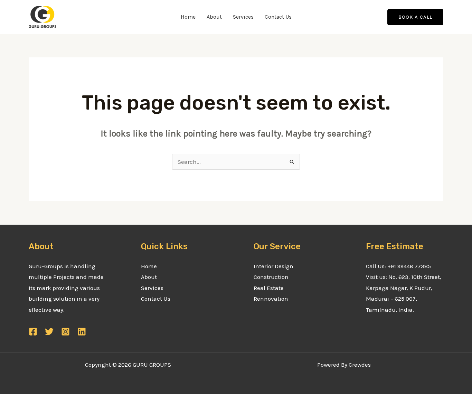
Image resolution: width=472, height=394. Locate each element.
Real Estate (269, 287)
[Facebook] (33, 331)
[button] (415, 17)
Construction (271, 276)
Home (188, 16)
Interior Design (273, 266)
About (214, 16)
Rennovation (271, 298)
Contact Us (278, 16)
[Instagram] (65, 331)
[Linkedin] (81, 331)
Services (243, 16)
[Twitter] (49, 331)
